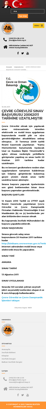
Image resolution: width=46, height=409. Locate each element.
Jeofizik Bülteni (8, 352)
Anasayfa (9, 67)
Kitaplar (5, 356)
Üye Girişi (23, 16)
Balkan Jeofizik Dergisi (12, 362)
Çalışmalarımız (18, 67)
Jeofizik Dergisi (9, 359)
